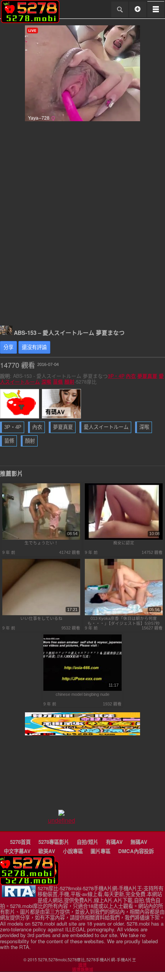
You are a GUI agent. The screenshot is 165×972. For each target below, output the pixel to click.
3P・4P (116, 375)
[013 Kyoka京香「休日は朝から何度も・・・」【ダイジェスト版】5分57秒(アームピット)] (124, 613)
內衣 (131, 375)
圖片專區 (101, 851)
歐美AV (46, 851)
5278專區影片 (53, 841)
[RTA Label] (19, 895)
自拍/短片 (87, 841)
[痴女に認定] (124, 538)
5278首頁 (20, 841)
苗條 (58, 381)
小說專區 (73, 851)
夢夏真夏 (147, 375)
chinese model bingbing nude (82, 694)
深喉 (46, 381)
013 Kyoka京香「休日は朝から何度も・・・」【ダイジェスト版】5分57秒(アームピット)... (123, 621)
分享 (8, 347)
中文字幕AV (17, 851)
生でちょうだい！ (41, 542)
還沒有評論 (34, 347)
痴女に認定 (123, 542)
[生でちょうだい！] (41, 538)
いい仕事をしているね (41, 618)
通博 (82, 964)
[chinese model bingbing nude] (82, 689)
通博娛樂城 (82, 969)
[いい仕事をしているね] (41, 613)
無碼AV (138, 841)
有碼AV (114, 841)
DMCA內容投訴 (136, 851)
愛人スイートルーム (106, 427)
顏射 (69, 381)
